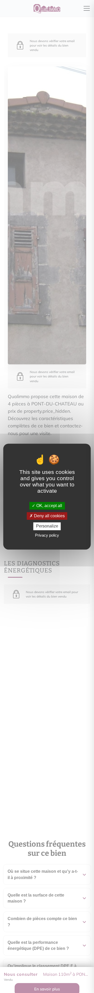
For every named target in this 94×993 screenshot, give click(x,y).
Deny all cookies (49, 516)
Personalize (47, 526)
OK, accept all (48, 505)
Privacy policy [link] (47, 535)
